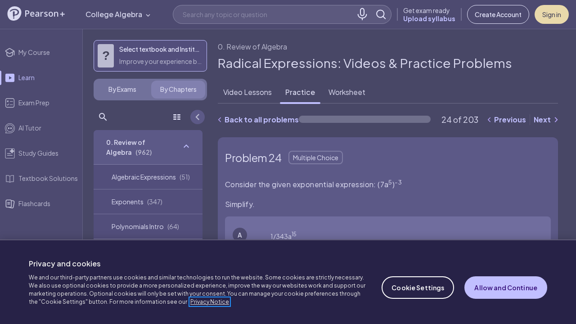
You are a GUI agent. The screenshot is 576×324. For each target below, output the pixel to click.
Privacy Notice (209, 301)
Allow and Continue (505, 288)
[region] (288, 281)
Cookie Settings (418, 288)
